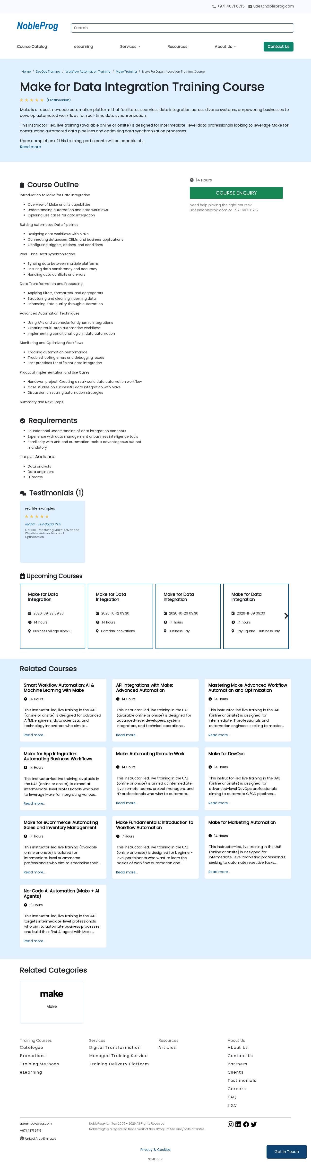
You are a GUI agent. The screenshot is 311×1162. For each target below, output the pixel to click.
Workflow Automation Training (88, 71)
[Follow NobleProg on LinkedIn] (238, 1124)
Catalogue (31, 1047)
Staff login (155, 1159)
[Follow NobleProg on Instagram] (230, 1124)
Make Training (126, 71)
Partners (238, 1064)
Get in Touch (287, 1151)
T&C (232, 1105)
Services (128, 46)
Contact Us (278, 46)
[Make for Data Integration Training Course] (42, 25)
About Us (224, 46)
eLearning (83, 46)
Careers (237, 1089)
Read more (30, 147)
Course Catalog (32, 46)
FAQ (232, 1097)
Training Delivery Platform (119, 1064)
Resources (177, 46)
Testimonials (242, 1080)
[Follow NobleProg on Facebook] (246, 1124)
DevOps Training (48, 71)
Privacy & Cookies (155, 1149)
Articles (167, 1047)
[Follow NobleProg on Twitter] (254, 1124)
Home (26, 71)
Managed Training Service (118, 1056)
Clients (235, 1072)
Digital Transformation (115, 1047)
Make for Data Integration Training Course (173, 71)
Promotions (33, 1056)
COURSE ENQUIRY (236, 192)
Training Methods (39, 1064)
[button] (285, 616)
